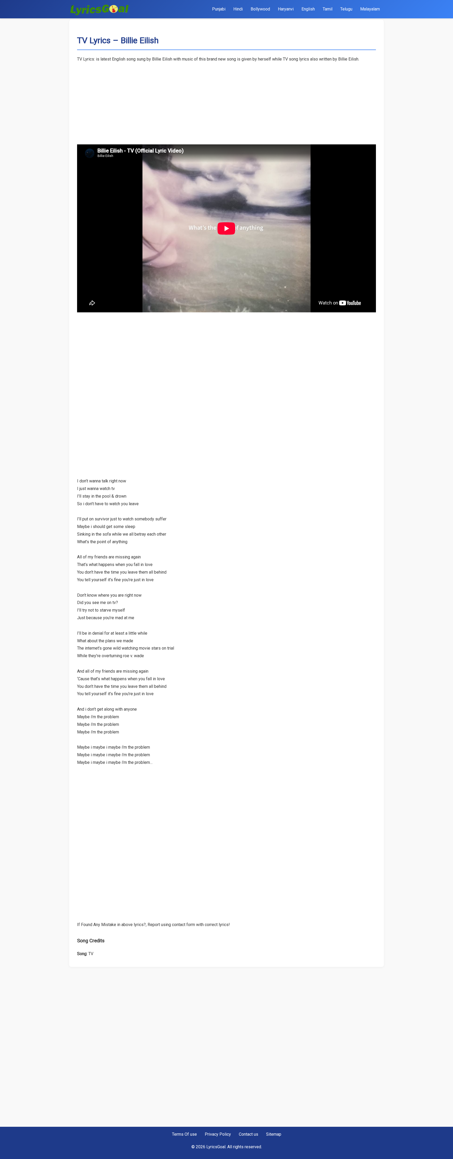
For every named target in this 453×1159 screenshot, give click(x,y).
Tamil (327, 9)
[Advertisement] (226, 100)
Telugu (346, 9)
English (308, 9)
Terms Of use (184, 1134)
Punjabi (218, 9)
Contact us (248, 1134)
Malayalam (370, 9)
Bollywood (260, 9)
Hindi (238, 9)
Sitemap (273, 1134)
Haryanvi (286, 9)
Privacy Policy (218, 1134)
